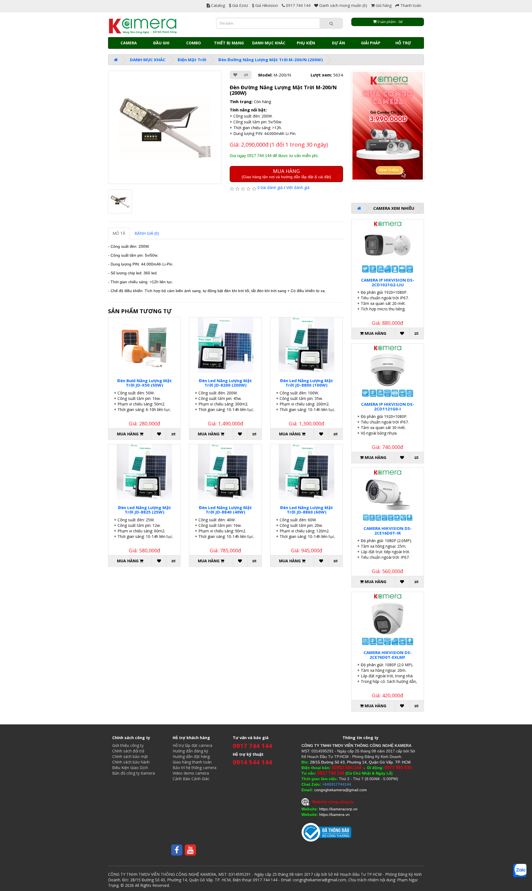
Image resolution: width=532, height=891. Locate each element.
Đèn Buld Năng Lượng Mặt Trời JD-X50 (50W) (144, 383)
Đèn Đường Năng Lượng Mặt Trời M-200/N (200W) (270, 59)
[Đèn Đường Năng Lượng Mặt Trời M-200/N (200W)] (164, 127)
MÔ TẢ (118, 233)
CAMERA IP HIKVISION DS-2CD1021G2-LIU (387, 282)
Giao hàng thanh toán (192, 762)
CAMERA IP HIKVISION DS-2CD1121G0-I (387, 406)
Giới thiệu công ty (128, 745)
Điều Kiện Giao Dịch (130, 767)
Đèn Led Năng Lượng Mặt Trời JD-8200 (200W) (225, 383)
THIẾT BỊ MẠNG (229, 42)
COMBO (193, 42)
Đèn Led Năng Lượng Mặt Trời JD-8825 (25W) (144, 510)
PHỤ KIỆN (306, 42)
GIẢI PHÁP (370, 42)
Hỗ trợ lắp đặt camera (192, 745)
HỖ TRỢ (403, 42)
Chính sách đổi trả (128, 751)
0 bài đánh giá (270, 187)
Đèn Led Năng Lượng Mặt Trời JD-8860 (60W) (306, 510)
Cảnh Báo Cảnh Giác (191, 778)
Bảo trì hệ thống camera (194, 767)
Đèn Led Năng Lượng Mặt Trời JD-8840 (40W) (225, 510)
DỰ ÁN (338, 42)
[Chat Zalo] (519, 870)
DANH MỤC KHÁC (268, 42)
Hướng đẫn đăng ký (190, 751)
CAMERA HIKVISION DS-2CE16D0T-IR (388, 530)
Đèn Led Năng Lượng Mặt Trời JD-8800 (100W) (306, 383)
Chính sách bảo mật (130, 756)
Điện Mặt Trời (192, 59)
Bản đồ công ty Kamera (133, 773)
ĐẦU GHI (161, 42)
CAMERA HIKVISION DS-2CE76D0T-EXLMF (388, 655)
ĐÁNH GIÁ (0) (147, 233)
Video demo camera (191, 773)
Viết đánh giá (298, 187)
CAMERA (129, 42)
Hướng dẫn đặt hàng (191, 756)
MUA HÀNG (286, 173)
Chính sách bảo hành (131, 762)
